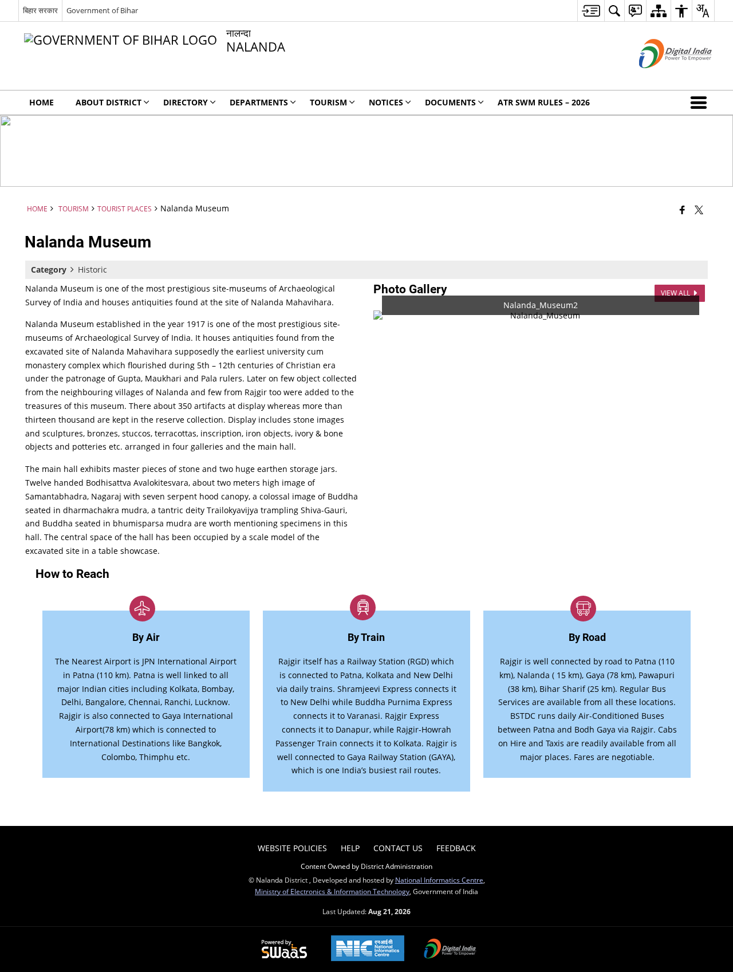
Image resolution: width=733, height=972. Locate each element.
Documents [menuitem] (450, 102)
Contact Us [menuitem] (398, 848)
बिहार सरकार (40, 10)
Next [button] (696, 315)
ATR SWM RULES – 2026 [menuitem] (544, 102)
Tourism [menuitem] (328, 102)
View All (676, 293)
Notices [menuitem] (386, 102)
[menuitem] (590, 10)
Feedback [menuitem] (456, 848)
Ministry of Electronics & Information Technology (332, 891)
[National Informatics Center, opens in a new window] (367, 949)
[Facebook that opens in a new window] (682, 209)
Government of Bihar (102, 10)
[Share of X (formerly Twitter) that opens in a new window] (699, 209)
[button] (701, 102)
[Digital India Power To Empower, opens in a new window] (450, 949)
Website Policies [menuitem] (292, 848)
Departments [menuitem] (259, 102)
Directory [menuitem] (185, 102)
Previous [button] (384, 315)
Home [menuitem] (41, 102)
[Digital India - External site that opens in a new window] (661, 77)
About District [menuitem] (108, 102)
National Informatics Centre (439, 879)
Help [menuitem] (350, 848)
